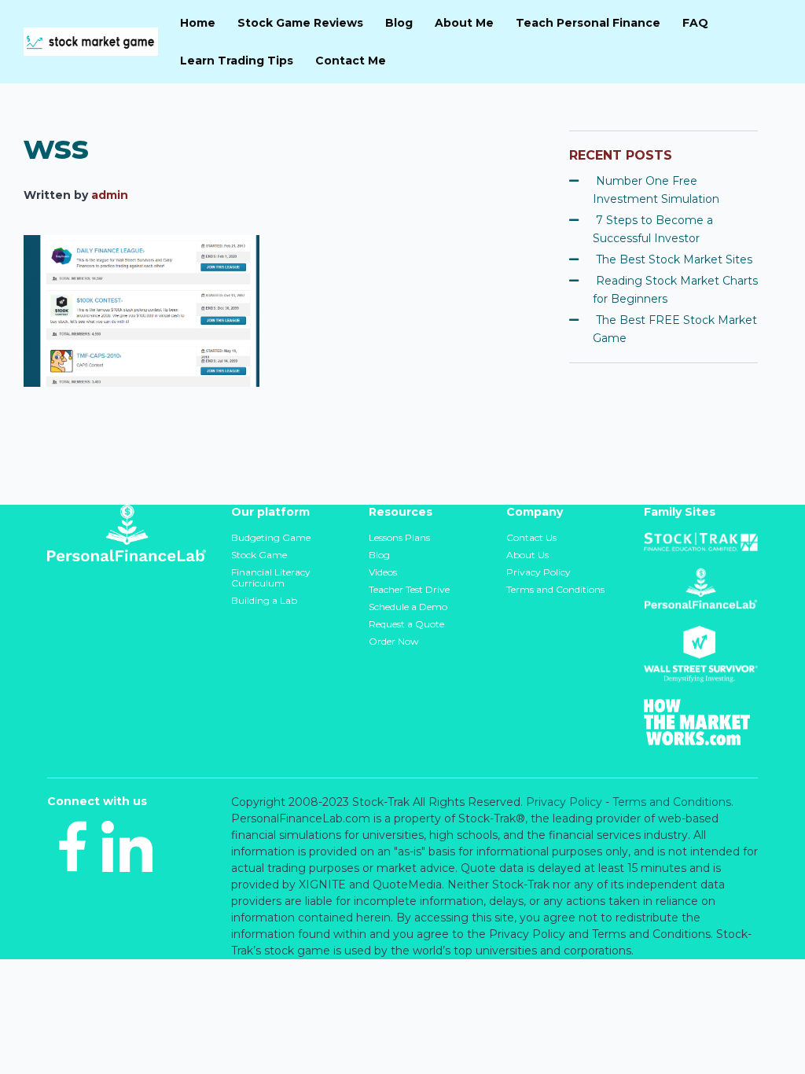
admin (109, 195)
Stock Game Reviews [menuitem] (300, 23)
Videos (383, 572)
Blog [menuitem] (399, 23)
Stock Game (259, 555)
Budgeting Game (271, 537)
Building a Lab (264, 600)
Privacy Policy (538, 572)
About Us (527, 555)
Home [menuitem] (197, 23)
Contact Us (531, 537)
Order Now (394, 641)
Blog (379, 555)
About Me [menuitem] (464, 23)
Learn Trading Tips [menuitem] (236, 60)
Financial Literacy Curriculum (271, 577)
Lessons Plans (399, 537)
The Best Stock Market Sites (674, 259)
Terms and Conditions (555, 589)
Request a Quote (406, 624)
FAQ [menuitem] (695, 23)
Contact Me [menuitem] (350, 60)
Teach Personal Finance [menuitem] (588, 23)
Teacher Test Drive (409, 589)
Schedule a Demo (408, 606)
